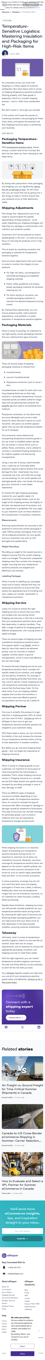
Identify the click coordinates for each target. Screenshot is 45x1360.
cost (14, 633)
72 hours (14, 429)
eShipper (10, 972)
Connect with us (15, 1017)
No (38, 7)
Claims (4, 1326)
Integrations (6, 1332)
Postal (27, 1292)
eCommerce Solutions (10, 1298)
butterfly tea (7, 405)
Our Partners (6, 1289)
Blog (26, 1290)
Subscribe (21, 1238)
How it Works (7, 1292)
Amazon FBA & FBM (32, 1304)
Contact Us (6, 1323)
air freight (26, 645)
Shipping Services (8, 1295)
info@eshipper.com (15, 1273)
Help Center (6, 1329)
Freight (27, 1301)
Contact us (29, 718)
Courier (27, 1298)
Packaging (16, 12)
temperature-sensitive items (19, 147)
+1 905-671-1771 (14, 1267)
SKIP (26, 1295)
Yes (35, 7)
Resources (5, 12)
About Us (5, 1286)
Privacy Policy (6, 1353)
